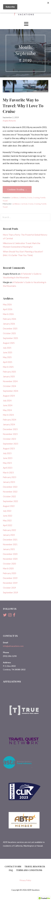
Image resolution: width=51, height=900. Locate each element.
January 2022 (9, 535)
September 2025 (10, 338)
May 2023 (7, 463)
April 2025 (7, 362)
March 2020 (8, 568)
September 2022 (10, 501)
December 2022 (10, 487)
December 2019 (10, 578)
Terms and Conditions (29, 870)
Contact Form (13, 866)
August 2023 (9, 448)
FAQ (11, 870)
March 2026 (8, 314)
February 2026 (9, 319)
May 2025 (7, 357)
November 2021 (10, 544)
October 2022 (9, 496)
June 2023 (7, 458)
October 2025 (9, 333)
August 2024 (9, 396)
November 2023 (10, 434)
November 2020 (10, 559)
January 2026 (9, 324)
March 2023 (8, 472)
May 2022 (7, 520)
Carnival (24, 204)
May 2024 (7, 410)
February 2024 (9, 419)
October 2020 (9, 563)
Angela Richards (9, 121)
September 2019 (10, 592)
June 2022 (7, 516)
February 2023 (9, 477)
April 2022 (7, 525)
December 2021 (10, 539)
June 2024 (7, 405)
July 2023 (7, 453)
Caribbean (14, 197)
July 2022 (7, 511)
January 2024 (9, 424)
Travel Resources (35, 866)
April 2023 (7, 468)
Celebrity (22, 197)
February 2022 (9, 530)
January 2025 (9, 376)
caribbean (16, 204)
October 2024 (9, 386)
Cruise (29, 197)
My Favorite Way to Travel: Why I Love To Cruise (23, 105)
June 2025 (7, 352)
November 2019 (10, 583)
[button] (26, 24)
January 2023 (9, 482)
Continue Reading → (17, 189)
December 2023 (10, 429)
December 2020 (10, 554)
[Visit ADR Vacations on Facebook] (14, 615)
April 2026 (7, 309)
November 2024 (10, 381)
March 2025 (8, 367)
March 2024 (8, 415)
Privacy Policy (25, 880)
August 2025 (9, 343)
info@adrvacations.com (13, 646)
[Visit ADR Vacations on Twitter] (5, 615)
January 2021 (9, 549)
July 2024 (7, 400)
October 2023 (9, 439)
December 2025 (10, 328)
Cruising (36, 197)
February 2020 (9, 573)
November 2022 (10, 491)
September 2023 (10, 444)
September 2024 (10, 391)
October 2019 (9, 588)
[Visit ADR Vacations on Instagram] (10, 615)
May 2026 (7, 304)
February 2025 (9, 371)
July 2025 (7, 348)
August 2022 (9, 506)
